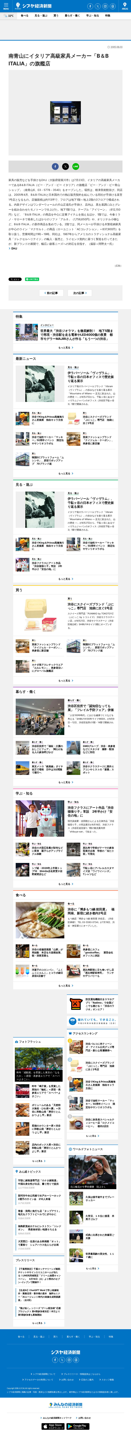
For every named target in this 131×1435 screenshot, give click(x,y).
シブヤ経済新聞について (44, 1374)
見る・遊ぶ (41, 15)
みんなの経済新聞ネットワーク (65, 1405)
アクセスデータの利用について (39, 1379)
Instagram (105, 6)
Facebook (90, 6)
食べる (24, 15)
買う (56, 15)
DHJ (14, 248)
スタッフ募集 (108, 1379)
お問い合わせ (67, 1379)
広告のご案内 (87, 1379)
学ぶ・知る (92, 15)
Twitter (98, 6)
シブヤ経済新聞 (33, 6)
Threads (113, 6)
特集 (107, 15)
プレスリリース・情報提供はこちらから (82, 1374)
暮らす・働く (72, 15)
